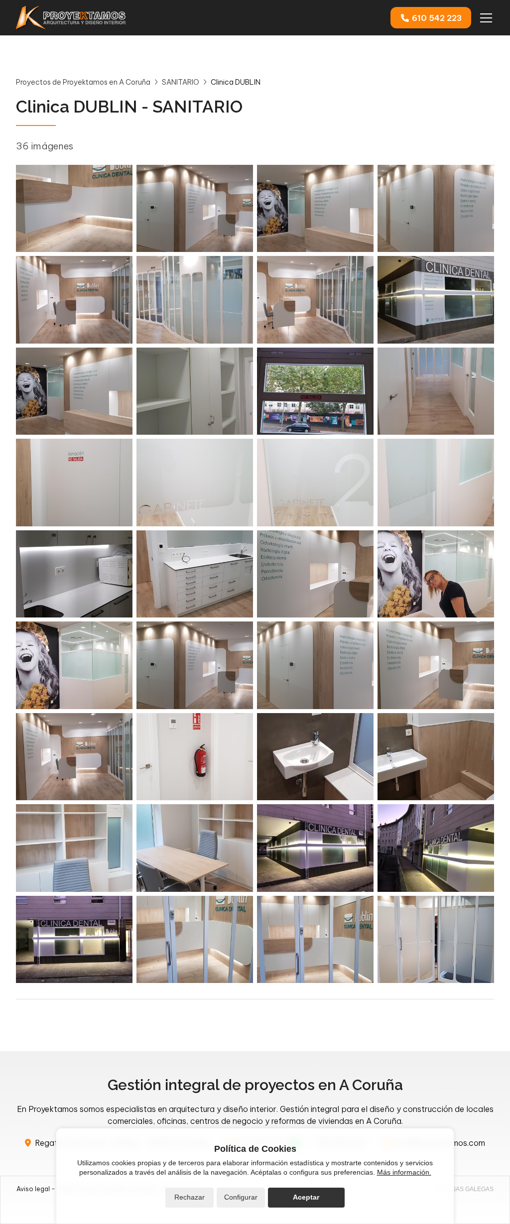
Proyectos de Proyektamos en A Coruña (83, 82)
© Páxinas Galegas (463, 1189)
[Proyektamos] (71, 17)
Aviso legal (33, 1189)
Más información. (404, 1172)
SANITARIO (180, 82)
